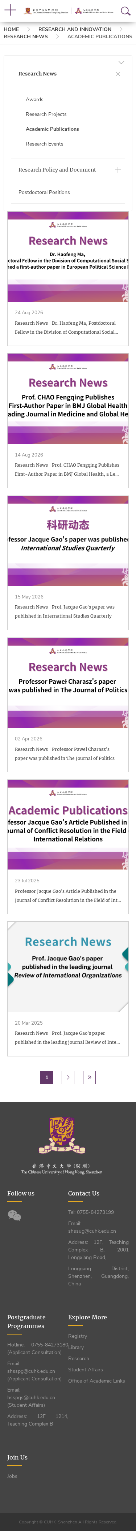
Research (78, 1358)
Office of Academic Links (96, 1381)
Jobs (12, 1476)
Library (76, 1347)
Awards (35, 99)
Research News (26, 36)
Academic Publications (52, 129)
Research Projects (46, 114)
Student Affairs (85, 1369)
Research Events (44, 143)
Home (11, 29)
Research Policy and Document (57, 169)
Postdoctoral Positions (44, 192)
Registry (77, 1336)
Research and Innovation (74, 29)
